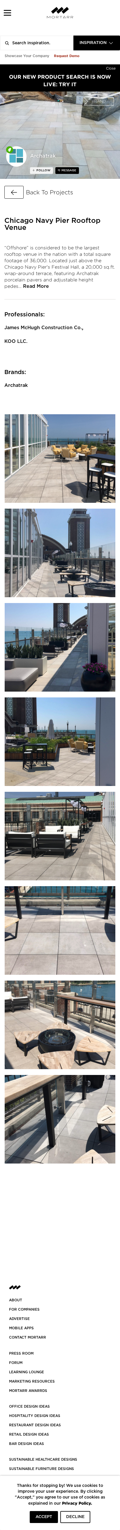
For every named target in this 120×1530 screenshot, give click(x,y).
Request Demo (67, 56)
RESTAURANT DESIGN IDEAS (35, 1425)
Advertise (19, 1319)
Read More (36, 286)
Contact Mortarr (27, 1337)
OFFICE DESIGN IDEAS (29, 1406)
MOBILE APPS (21, 1328)
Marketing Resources (32, 1381)
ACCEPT (44, 1517)
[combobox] (96, 43)
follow (43, 170)
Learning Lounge (26, 1372)
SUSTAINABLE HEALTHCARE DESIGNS (43, 1459)
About (15, 1300)
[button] (7, 12)
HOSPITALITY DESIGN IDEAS (34, 1416)
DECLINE (75, 1517)
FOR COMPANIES (24, 1309)
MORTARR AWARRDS (28, 1390)
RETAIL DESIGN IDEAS (29, 1434)
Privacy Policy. (77, 1503)
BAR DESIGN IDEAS (26, 1444)
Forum (15, 1363)
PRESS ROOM (21, 1353)
